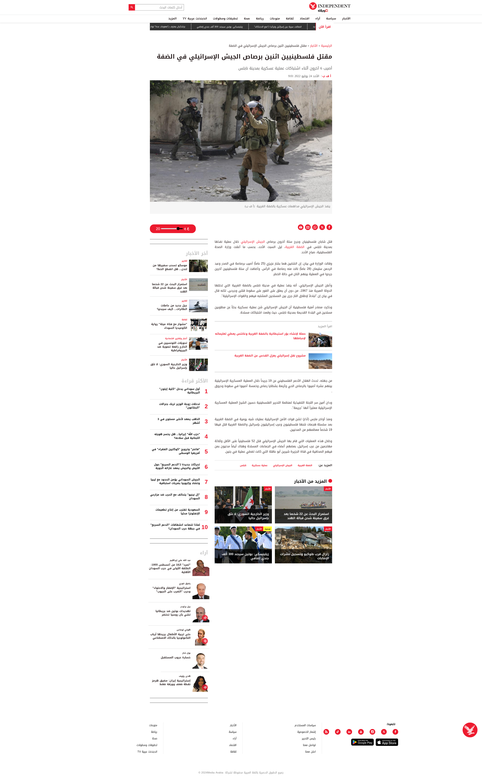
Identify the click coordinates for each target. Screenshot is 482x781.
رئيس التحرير (309, 738)
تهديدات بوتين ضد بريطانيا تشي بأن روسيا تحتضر (173, 613)
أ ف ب (327, 76)
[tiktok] (338, 732)
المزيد (172, 18)
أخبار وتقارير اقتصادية (176, 338)
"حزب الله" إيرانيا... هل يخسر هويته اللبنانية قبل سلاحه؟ (177, 436)
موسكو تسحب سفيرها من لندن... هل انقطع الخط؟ (170, 267)
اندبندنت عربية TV (195, 18)
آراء (317, 18)
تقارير (184, 261)
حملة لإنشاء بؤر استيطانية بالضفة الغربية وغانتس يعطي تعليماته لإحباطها (260, 336)
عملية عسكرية (260, 465)
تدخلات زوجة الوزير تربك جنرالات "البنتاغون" (179, 406)
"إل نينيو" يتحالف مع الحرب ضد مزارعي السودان (175, 496)
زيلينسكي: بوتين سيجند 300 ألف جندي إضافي (241, 27)
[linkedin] (349, 732)
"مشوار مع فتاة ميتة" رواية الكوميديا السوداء (169, 326)
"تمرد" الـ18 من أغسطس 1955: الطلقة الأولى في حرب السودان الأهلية (170, 568)
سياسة (331, 18)
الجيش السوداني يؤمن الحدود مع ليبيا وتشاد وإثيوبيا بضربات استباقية (175, 481)
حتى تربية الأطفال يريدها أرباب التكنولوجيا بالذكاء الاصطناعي (170, 636)
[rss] (326, 732)
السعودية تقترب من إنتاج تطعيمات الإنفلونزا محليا (178, 511)
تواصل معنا (309, 745)
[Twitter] (384, 732)
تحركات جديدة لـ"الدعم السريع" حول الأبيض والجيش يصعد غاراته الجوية (177, 466)
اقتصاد (304, 18)
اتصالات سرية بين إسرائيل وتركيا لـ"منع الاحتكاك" (298, 27)
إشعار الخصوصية (306, 731)
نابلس (243, 465)
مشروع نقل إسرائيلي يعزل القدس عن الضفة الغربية (270, 355)
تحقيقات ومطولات (225, 18)
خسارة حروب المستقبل (176, 657)
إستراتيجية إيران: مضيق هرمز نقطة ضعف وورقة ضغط (171, 682)
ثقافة (290, 18)
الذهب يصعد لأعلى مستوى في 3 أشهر (179, 421)
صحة (247, 18)
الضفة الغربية (294, 247)
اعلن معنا (310, 751)
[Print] (301, 227)
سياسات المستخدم (305, 725)
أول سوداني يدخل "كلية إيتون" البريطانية (179, 390)
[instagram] (372, 732)
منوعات (275, 18)
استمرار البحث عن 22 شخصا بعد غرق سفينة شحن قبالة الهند (306, 516)
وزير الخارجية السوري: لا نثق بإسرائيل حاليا (248, 516)
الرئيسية (326, 46)
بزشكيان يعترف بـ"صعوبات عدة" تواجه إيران (185, 26)
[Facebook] (395, 732)
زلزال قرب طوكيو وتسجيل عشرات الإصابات (304, 556)
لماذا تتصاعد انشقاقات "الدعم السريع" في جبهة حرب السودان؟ (175, 526)
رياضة (260, 18)
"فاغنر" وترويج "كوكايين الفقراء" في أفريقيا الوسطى (176, 451)
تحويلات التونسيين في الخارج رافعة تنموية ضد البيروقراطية (172, 346)
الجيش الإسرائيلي (253, 242)
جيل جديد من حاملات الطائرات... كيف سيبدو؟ (172, 307)
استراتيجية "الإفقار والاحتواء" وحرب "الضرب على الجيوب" (172, 589)
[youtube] (361, 732)
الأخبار (346, 18)
